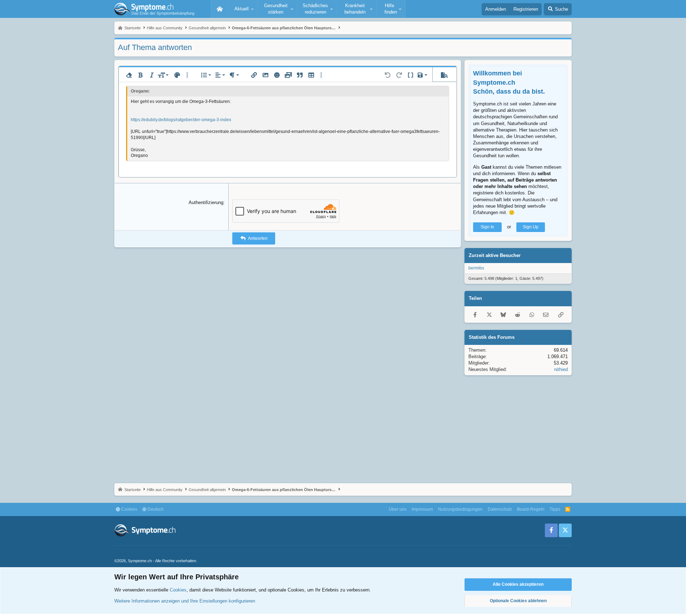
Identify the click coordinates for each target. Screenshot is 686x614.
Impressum (422, 509)
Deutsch (155, 509)
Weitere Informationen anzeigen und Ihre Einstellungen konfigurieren (184, 601)
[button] (243, 9)
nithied (561, 369)
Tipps (555, 509)
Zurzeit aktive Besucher (495, 255)
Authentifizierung (206, 202)
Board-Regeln (531, 509)
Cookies (128, 509)
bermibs (476, 268)
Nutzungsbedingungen (460, 509)
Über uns (398, 509)
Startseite (219, 9)
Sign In (487, 226)
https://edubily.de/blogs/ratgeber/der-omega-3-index (181, 119)
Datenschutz (500, 509)
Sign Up (530, 226)
